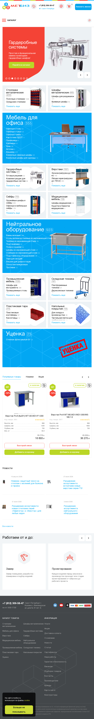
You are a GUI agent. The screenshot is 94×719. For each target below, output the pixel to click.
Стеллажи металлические (15, 92)
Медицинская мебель (11, 640)
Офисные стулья (15, 132)
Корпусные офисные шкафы (20, 155)
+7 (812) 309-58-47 (13, 603)
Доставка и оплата (52, 633)
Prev (80, 75)
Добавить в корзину (24, 452)
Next (87, 75)
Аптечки (10, 149)
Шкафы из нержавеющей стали (22, 250)
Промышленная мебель (12, 648)
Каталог (11, 20)
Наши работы (50, 657)
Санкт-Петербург (47, 8)
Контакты (48, 676)
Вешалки (12, 152)
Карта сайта (49, 690)
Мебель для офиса (10, 631)
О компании (49, 638)
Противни (12, 267)
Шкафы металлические (33, 624)
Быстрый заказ (24, 446)
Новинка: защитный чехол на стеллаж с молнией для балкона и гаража (27, 483)
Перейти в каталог (20, 65)
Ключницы (12, 143)
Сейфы (12, 197)
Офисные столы (14, 129)
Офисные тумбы (15, 135)
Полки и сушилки (15, 247)
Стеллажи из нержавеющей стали (23, 253)
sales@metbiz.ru (61, 6)
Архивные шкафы (61, 102)
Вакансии (48, 666)
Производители (51, 681)
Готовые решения (15, 176)
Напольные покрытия (32, 652)
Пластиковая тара (10, 652)
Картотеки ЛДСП (15, 137)
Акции (47, 629)
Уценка (18, 334)
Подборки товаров (52, 671)
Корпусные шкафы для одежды (22, 158)
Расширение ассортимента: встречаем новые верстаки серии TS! (73, 484)
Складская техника (31, 648)
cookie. (27, 700)
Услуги (47, 624)
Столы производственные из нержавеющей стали (31, 238)
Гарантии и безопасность (55, 662)
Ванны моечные (15, 235)
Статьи (47, 647)
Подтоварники (14, 244)
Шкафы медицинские (63, 203)
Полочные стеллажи (17, 99)
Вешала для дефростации (18, 262)
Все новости (7, 526)
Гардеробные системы (33, 631)
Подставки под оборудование (21, 256)
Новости (7, 468)
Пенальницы (12, 140)
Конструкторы (50, 695)
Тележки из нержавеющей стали (22, 241)
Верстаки (60, 169)
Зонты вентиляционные (17, 265)
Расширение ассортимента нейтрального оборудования (71, 509)
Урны (9, 146)
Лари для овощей (14, 259)
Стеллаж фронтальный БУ (19, 340)
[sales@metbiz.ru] (61, 6)
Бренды (47, 685)
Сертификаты (50, 652)
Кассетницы (13, 318)
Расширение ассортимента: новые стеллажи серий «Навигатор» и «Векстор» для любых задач (26, 509)
